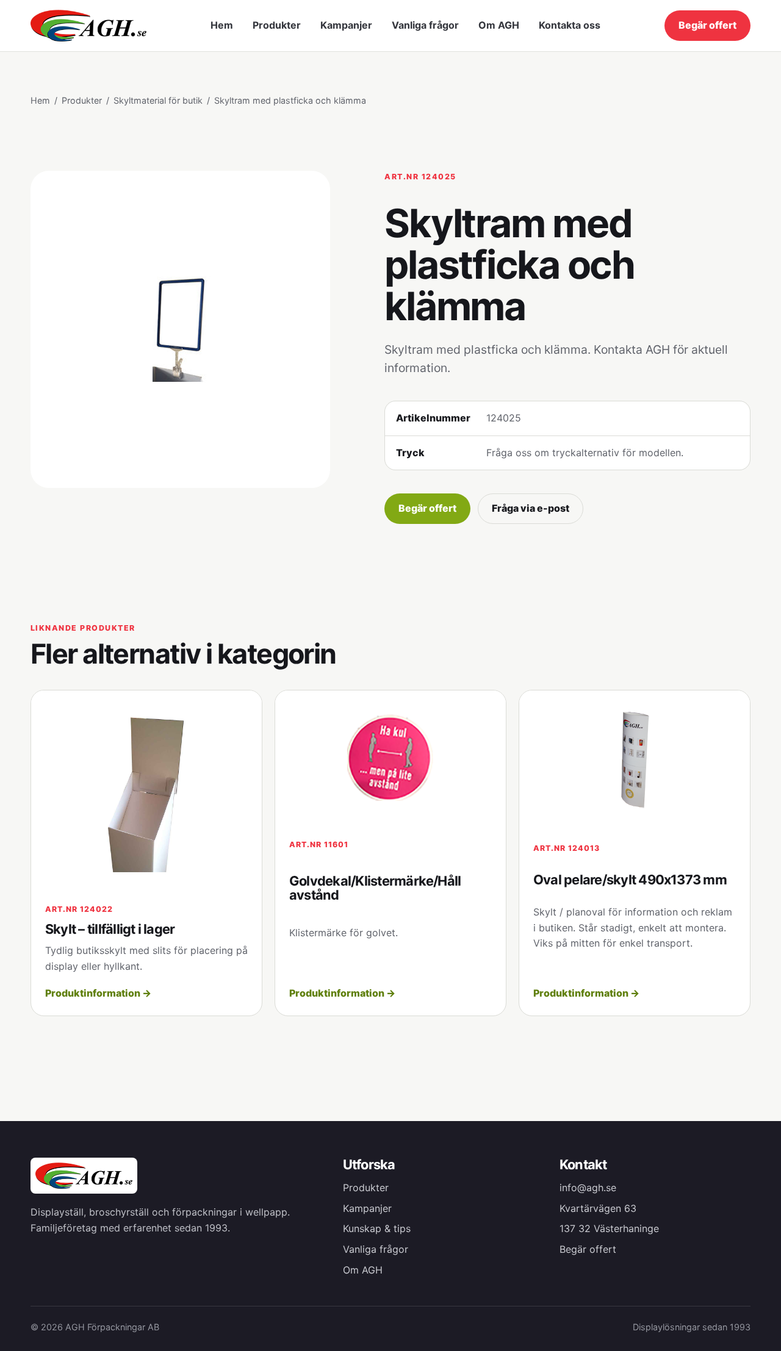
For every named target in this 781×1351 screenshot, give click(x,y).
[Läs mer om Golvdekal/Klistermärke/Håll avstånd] (390, 757)
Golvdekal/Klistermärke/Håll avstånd (375, 888)
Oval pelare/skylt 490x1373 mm (630, 879)
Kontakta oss (569, 25)
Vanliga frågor (425, 25)
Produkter (277, 25)
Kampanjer (346, 25)
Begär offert (707, 25)
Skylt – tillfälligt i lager (110, 929)
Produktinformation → (98, 993)
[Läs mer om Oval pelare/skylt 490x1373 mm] (634, 759)
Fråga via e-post (530, 508)
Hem (222, 25)
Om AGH (498, 25)
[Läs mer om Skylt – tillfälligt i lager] (146, 789)
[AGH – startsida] (88, 25)
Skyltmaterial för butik (158, 100)
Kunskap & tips (377, 1228)
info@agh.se (588, 1187)
